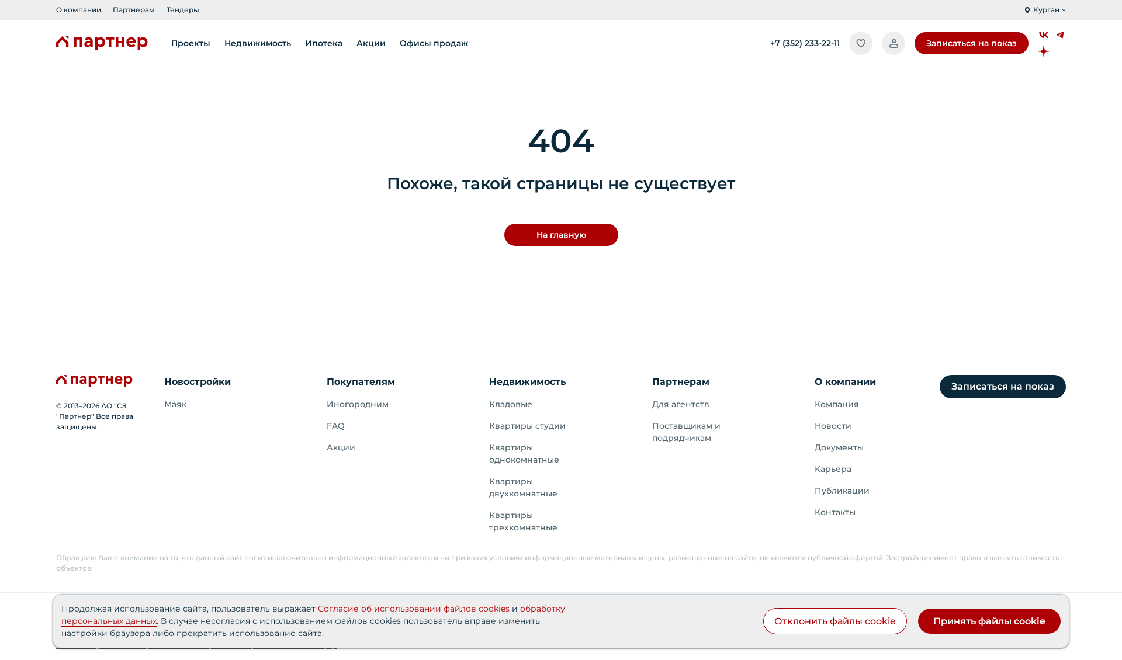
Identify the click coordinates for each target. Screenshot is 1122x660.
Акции (341, 447)
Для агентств (680, 404)
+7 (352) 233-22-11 (805, 43)
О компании (78, 9)
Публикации (842, 490)
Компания (837, 404)
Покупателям (361, 381)
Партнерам (134, 9)
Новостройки (197, 381)
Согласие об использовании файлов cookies (414, 608)
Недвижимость (527, 381)
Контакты (835, 512)
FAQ (336, 426)
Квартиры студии (527, 426)
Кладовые (510, 404)
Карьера (833, 469)
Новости (833, 426)
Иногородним (358, 404)
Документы (839, 447)
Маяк (175, 404)
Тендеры (183, 9)
